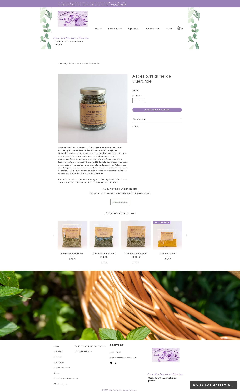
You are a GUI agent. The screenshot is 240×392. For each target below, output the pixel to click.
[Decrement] (134, 100)
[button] (181, 28)
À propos (58, 357)
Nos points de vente (62, 368)
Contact (57, 373)
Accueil (62, 64)
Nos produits (59, 362)
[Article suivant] (186, 235)
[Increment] (143, 100)
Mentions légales (61, 384)
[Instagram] (111, 363)
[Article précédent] (53, 235)
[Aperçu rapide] (72, 235)
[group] (120, 246)
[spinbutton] (138, 100)
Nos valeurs (58, 351)
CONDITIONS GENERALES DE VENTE (90, 346)
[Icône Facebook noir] (115, 363)
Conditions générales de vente (66, 378)
